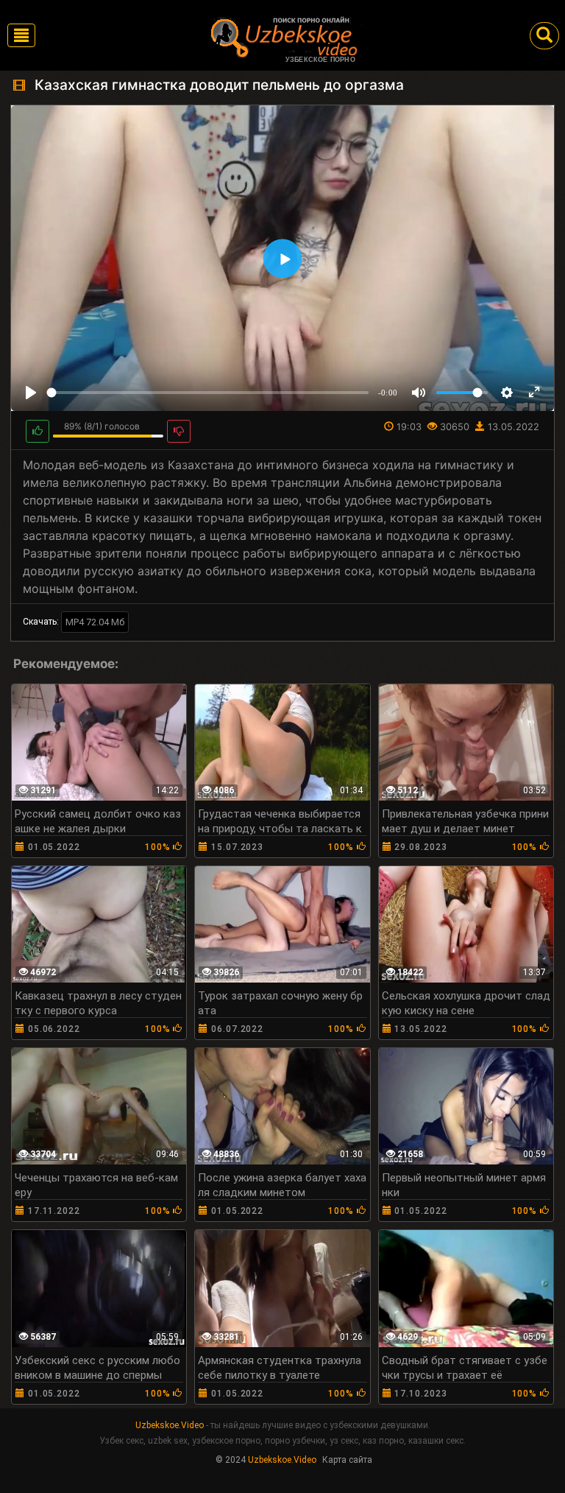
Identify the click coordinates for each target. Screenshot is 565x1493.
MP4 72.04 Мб (94, 622)
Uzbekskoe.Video (169, 1425)
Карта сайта (347, 1460)
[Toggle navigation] (21, 35)
